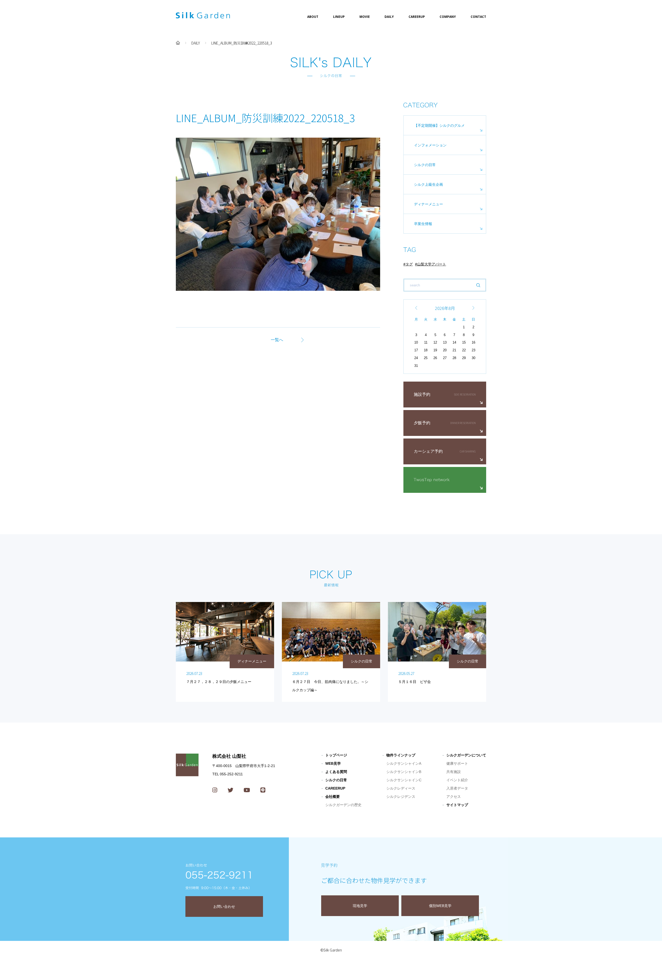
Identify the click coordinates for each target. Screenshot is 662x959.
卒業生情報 (423, 224)
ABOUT (312, 16)
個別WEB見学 (440, 906)
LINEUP (339, 16)
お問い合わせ (224, 906)
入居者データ (457, 788)
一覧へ (277, 340)
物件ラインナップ (400, 755)
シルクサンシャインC (404, 780)
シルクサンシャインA (403, 763)
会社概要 (332, 796)
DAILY (389, 16)
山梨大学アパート (431, 264)
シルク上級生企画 (428, 184)
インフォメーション (430, 145)
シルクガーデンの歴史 (343, 805)
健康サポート (457, 763)
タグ (409, 264)
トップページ (336, 755)
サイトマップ (457, 805)
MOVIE (364, 16)
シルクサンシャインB (403, 772)
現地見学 (360, 906)
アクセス (453, 796)
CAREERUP (417, 16)
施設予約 (422, 394)
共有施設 (453, 772)
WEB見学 (333, 763)
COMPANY (448, 16)
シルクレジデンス (400, 796)
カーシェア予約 (428, 451)
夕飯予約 (422, 423)
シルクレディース (400, 788)
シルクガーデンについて (466, 755)
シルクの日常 (425, 165)
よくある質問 (336, 772)
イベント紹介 (457, 780)
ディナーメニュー (428, 204)
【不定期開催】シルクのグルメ (439, 125)
